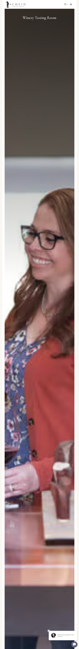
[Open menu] (71, 4)
